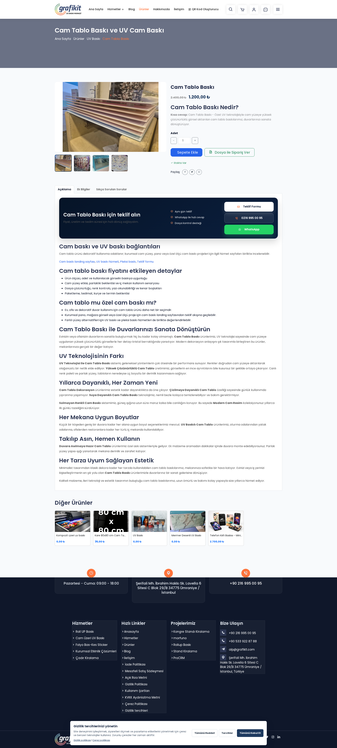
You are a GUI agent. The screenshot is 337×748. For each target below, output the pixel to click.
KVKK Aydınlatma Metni (142, 697)
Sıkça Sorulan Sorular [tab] (111, 189)
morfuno (180, 638)
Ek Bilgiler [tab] (83, 189)
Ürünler (144, 9)
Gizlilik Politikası (136, 684)
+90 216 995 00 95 (246, 583)
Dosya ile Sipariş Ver (232, 152)
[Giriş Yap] (254, 9)
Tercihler (227, 733)
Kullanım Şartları (137, 691)
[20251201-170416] (100, 163)
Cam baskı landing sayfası (77, 262)
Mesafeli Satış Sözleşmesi (144, 671)
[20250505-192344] (82, 163)
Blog (131, 9)
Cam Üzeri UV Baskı (90, 638)
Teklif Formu (252, 207)
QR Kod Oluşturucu (205, 9)
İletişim (179, 9)
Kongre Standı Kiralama (191, 632)
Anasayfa (131, 632)
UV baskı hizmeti (107, 262)
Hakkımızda (161, 9)
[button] (110, 117)
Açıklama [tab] (64, 189)
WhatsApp (251, 229)
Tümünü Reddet (204, 733)
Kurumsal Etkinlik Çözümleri (96, 651)
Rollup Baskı (182, 645)
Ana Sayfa (96, 9)
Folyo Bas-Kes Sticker (92, 645)
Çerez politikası (101, 740)
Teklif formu (145, 262)
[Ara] (230, 9)
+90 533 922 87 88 (243, 641)
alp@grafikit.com (242, 649)
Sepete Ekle (187, 152)
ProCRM (179, 658)
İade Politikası (135, 664)
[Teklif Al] (265, 9)
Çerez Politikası (136, 704)
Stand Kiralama (185, 651)
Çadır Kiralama (87, 658)
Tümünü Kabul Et (250, 733)
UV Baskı (93, 39)
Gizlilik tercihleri (136, 711)
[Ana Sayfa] (68, 9)
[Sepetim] (242, 9)
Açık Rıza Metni (136, 677)
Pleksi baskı (128, 262)
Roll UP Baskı (85, 632)
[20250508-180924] (119, 163)
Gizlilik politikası (82, 740)
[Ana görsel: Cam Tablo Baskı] (63, 163)
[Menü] (277, 9)
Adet (174, 133)
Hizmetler (114, 9)
